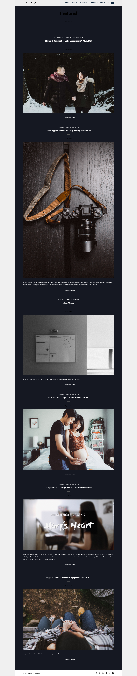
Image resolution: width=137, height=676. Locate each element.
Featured (68, 37)
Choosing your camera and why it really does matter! (68, 130)
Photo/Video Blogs (72, 127)
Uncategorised (78, 37)
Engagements (58, 37)
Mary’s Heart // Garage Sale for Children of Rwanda (68, 487)
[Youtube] (103, 673)
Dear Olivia (68, 303)
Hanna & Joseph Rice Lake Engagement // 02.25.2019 (68, 41)
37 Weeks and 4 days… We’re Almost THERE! (68, 397)
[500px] (96, 673)
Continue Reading (68, 117)
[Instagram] (99, 673)
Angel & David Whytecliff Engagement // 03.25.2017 (68, 577)
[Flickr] (106, 673)
